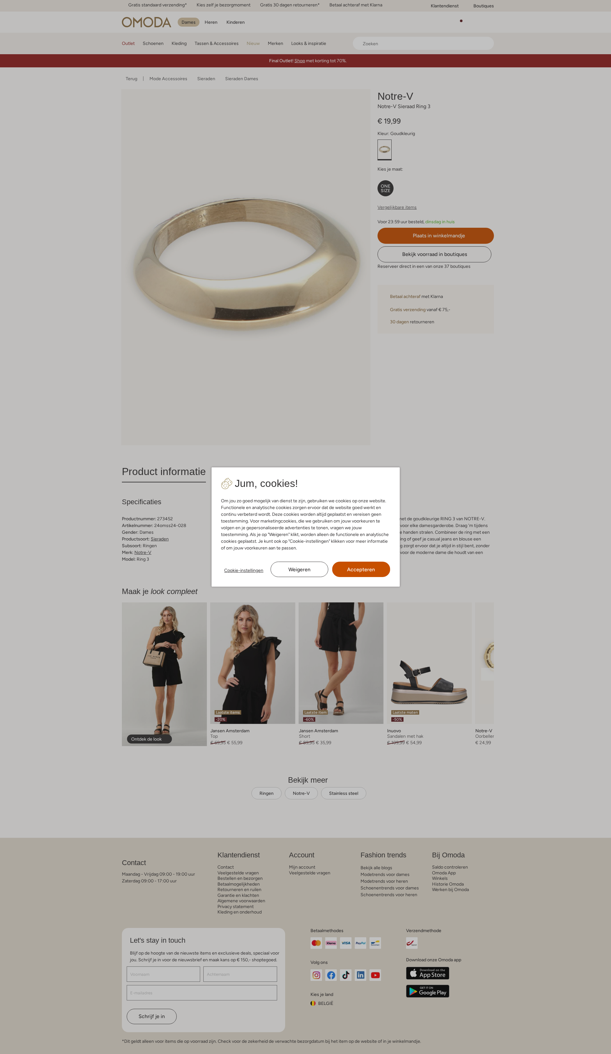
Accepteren (361, 569)
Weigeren (299, 569)
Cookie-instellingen (243, 570)
